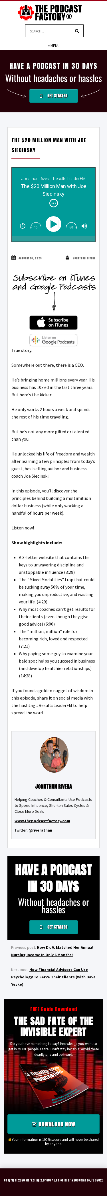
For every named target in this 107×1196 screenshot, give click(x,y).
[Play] (55, 224)
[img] (53, 203)
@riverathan (40, 830)
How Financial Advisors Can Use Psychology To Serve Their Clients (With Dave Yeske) (53, 977)
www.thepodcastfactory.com (42, 820)
